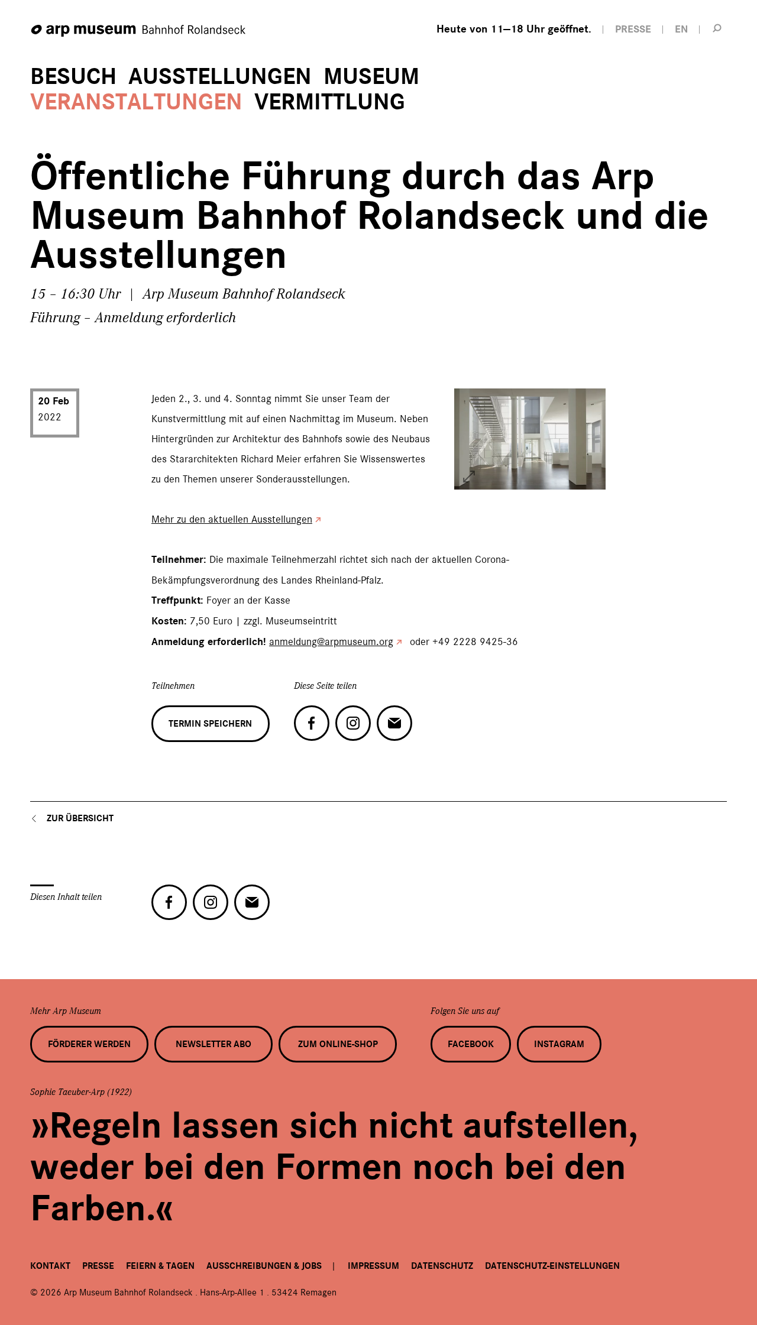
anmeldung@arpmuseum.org (331, 641)
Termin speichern (210, 723)
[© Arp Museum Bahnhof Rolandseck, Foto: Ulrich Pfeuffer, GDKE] (469, 476)
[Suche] (717, 28)
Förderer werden (89, 1044)
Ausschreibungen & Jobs (264, 1266)
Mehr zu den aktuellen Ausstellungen (231, 519)
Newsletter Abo (213, 1044)
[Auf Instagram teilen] (353, 723)
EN (681, 29)
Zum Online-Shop (338, 1044)
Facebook (471, 1044)
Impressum (373, 1266)
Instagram (559, 1044)
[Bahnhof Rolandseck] (139, 31)
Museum (371, 76)
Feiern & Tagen (160, 1266)
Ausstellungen (220, 76)
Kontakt (50, 1266)
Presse (98, 1266)
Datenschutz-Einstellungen (552, 1266)
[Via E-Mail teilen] (394, 723)
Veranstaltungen (136, 102)
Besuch (73, 76)
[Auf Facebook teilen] (311, 723)
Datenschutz (442, 1266)
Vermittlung (329, 102)
